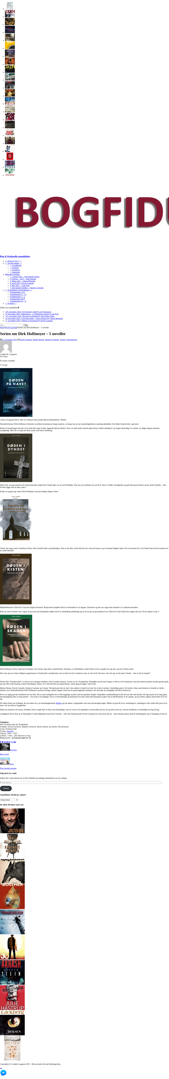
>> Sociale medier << (13, 263)
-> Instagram (15, 272)
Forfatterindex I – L (17, 297)
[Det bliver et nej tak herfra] (10, 159)
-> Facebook (15, 270)
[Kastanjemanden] (12, 858)
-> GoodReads (15, 265)
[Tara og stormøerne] (10, 9)
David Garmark (26, 340)
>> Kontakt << (11, 303)
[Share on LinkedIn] (5, 742)
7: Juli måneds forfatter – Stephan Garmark (26, 288)
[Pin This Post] (7, 742)
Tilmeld (6, 788)
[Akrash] (12, 984)
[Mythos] (12, 1060)
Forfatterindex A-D (17, 292)
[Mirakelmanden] (12, 1009)
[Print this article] (15, 742)
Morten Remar (38, 340)
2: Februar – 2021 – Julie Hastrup (23, 279)
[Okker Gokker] (10, 135)
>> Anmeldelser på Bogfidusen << (18, 290)
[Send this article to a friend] (13, 742)
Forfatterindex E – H (18, 294)
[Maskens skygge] (10, 128)
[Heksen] (12, 1035)
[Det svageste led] (10, 56)
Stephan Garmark (52, 340)
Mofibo (59, 703)
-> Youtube (14, 268)
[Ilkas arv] (10, 112)
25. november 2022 (9, 340)
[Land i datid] (10, 40)
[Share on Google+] (10, 742)
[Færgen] (10, 143)
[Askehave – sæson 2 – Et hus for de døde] (10, 104)
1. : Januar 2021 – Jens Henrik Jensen (24, 277)
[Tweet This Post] (3, 742)
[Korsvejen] (10, 151)
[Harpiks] (10, 25)
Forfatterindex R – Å (18, 301)
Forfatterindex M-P (17, 299)
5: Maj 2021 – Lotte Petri (20, 286)
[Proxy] (10, 167)
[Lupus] (10, 72)
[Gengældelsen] (12, 934)
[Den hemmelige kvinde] (10, 175)
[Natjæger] (12, 908)
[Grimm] (12, 883)
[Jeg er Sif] (10, 120)
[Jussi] (12, 833)
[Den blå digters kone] (10, 88)
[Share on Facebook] (1, 742)
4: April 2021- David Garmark (22, 283)
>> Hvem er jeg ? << (13, 261)
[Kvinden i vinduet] (10, 32)
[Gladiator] (10, 17)
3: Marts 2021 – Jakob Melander (22, 281)
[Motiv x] (10, 48)
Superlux (10, 731)
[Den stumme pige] (10, 96)
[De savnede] (10, 80)
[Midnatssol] (12, 959)
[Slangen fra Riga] (10, 64)
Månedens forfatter (12, 274)
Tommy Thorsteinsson (68, 340)
